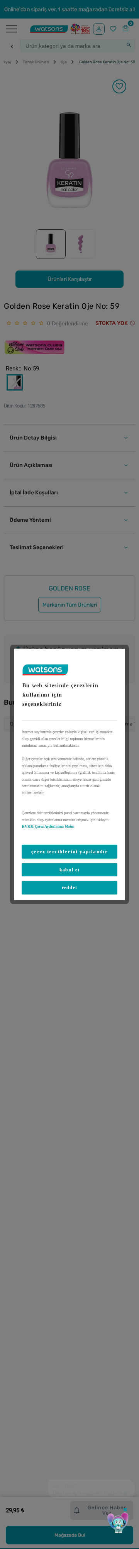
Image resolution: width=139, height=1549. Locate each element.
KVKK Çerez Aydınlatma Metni (48, 826)
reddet (70, 887)
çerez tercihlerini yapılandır (69, 851)
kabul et (69, 870)
